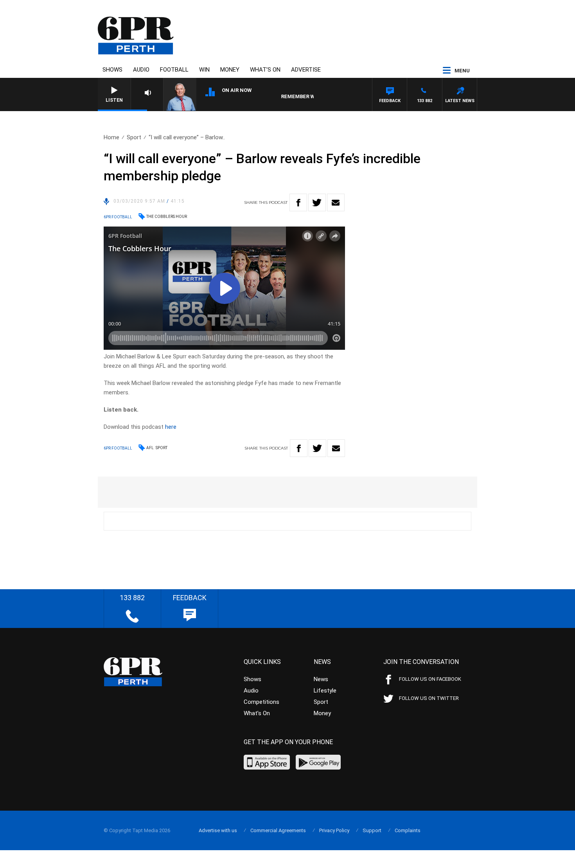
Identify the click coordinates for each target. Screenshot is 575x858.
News (321, 679)
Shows (112, 69)
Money (229, 69)
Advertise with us (218, 830)
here (170, 426)
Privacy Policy (334, 830)
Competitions (261, 701)
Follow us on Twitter (429, 698)
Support (372, 830)
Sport (134, 137)
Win (204, 69)
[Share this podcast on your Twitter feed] (317, 202)
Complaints (407, 830)
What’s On (265, 69)
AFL (150, 448)
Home (111, 137)
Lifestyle (325, 690)
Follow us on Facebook (430, 679)
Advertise (306, 69)
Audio (141, 69)
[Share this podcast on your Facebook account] (298, 202)
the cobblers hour (166, 216)
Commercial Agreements (278, 830)
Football (174, 69)
